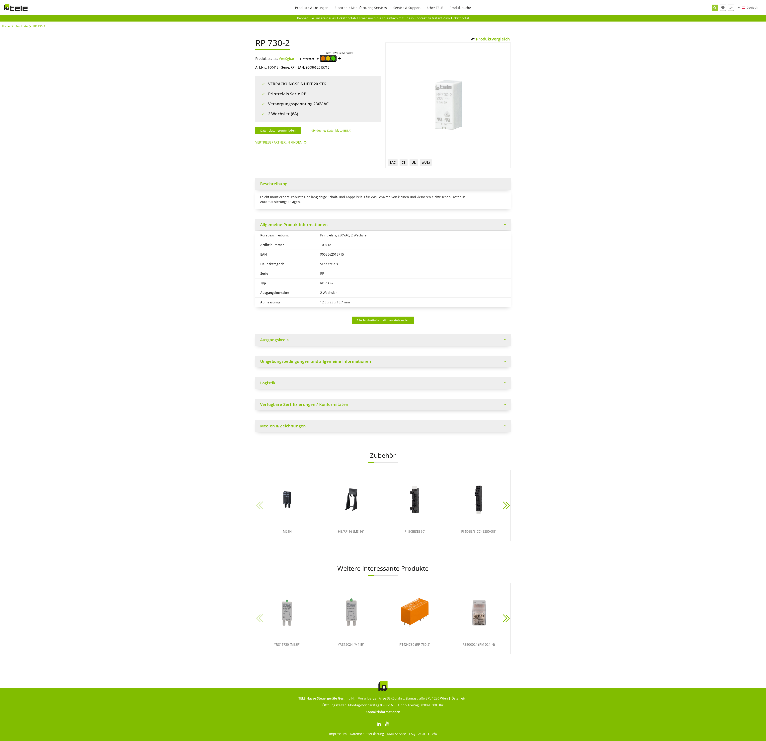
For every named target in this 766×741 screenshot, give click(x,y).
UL (414, 162)
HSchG (433, 734)
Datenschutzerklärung (367, 734)
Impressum (337, 734)
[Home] (16, 7)
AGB (421, 734)
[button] (371, 462)
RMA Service (396, 734)
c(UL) (426, 162)
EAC (393, 162)
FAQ (412, 734)
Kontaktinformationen (383, 712)
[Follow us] (378, 723)
